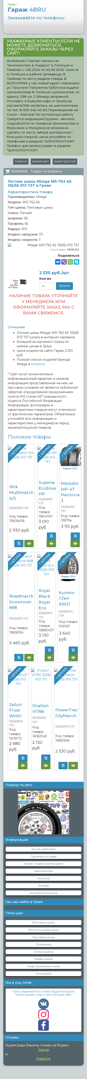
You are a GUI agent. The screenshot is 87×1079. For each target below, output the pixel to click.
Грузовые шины (43, 937)
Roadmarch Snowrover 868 (21, 602)
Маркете (43, 1059)
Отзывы (43, 885)
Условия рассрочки (43, 893)
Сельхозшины (44, 951)
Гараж (27, 10)
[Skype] (76, 262)
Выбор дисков (65, 161)
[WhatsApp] (70, 262)
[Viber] (64, 262)
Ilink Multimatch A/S (21, 492)
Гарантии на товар (44, 856)
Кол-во (45, 279)
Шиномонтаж (43, 871)
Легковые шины (43, 922)
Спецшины (43, 944)
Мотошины (43, 973)
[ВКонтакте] (57, 262)
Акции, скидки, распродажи (43, 863)
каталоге (38, 364)
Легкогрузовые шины (43, 929)
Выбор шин (40, 161)
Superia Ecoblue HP (47, 488)
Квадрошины (43, 958)
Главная (21, 161)
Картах (43, 1050)
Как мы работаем (43, 849)
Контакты (43, 878)
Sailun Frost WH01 (15, 710)
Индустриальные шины (43, 966)
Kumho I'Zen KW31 (67, 598)
